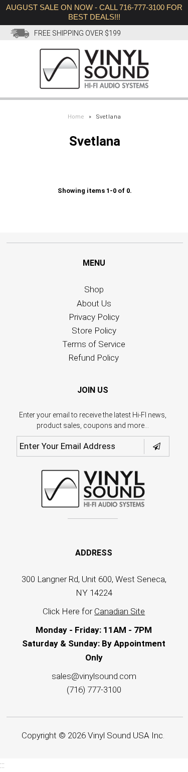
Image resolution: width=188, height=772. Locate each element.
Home (76, 117)
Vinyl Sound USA (118, 735)
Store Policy (94, 330)
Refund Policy (94, 358)
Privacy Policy (94, 317)
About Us (94, 303)
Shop (94, 289)
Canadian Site (119, 611)
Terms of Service (93, 344)
